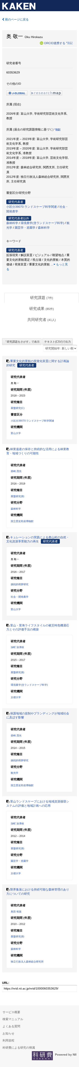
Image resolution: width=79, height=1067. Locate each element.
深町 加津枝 (17, 647)
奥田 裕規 (16, 911)
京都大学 (16, 697)
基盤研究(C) (17, 408)
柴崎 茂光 (16, 471)
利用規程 (8, 1040)
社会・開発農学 (19, 596)
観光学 (14, 772)
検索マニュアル (13, 1019)
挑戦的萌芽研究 (19, 584)
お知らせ (8, 1033)
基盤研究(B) (17, 496)
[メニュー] (74, 5)
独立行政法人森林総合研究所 (27, 961)
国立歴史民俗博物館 (22, 521)
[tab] (41, 298)
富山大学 (16, 433)
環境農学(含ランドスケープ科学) (42, 223)
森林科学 (12, 223)
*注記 (69, 42)
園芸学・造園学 (25, 227)
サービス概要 (11, 1012)
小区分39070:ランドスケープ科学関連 (31, 206)
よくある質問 (11, 1026)
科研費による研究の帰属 (19, 1047)
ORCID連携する (54, 43)
